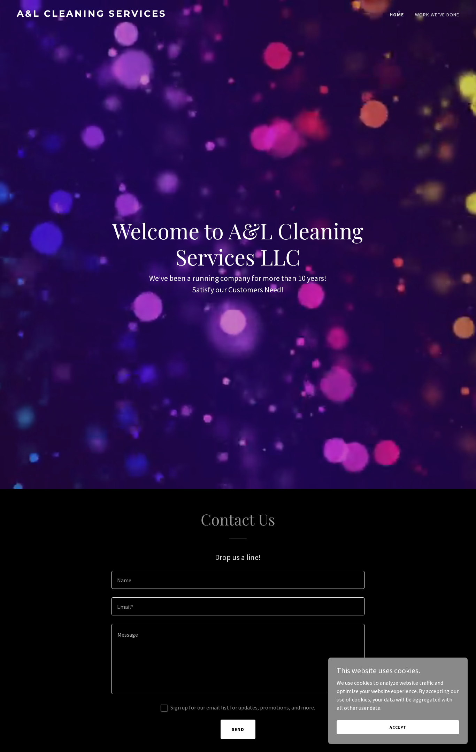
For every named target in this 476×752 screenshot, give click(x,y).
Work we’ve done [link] (437, 14)
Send (238, 729)
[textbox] (238, 580)
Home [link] (397, 14)
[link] (124, 14)
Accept (398, 727)
